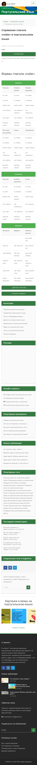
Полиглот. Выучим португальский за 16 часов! (18, 493)
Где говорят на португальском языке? (15, 434)
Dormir (28, 58)
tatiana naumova (13, 529)
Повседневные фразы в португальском (20, 480)
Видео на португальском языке (13, 327)
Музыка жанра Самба (19, 500)
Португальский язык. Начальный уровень (16, 478)
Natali (10, 534)
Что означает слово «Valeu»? (12, 449)
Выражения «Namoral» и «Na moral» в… (16, 463)
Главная (5, 21)
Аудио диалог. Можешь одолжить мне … (16, 456)
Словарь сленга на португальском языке (18, 394)
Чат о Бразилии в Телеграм (10, 746)
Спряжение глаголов (17, 21)
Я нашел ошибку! (18, 293)
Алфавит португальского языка (13, 420)
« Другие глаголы (18, 287)
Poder (18, 58)
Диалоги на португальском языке (14, 320)
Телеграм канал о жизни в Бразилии (13, 748)
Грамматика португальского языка (14, 313)
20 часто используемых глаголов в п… (15, 423)
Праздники (6, 483)
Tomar (21, 58)
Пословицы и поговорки (18, 483)
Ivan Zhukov (12, 544)
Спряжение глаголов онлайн (14, 398)
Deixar (32, 58)
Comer (14, 58)
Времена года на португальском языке (16, 453)
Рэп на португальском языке (18, 508)
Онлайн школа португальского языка (17, 405)
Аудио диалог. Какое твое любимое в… (16, 460)
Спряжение (18, 54)
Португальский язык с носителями (16, 401)
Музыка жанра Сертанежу (18, 498)
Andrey (10, 549)
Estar (8, 58)
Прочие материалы (9, 334)
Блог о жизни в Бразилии (9, 743)
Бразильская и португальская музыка (15, 323)
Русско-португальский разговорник (14, 431)
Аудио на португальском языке (13, 495)
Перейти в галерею (18, 628)
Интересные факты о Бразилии (13, 485)
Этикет (5, 480)
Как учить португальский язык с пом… (15, 427)
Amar (11, 58)
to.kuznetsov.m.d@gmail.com (12, 717)
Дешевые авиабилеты (8, 751)
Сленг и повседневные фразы (13, 316)
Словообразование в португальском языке (17, 490)
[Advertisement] (19, 66)
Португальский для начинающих (13, 309)
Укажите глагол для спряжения (12, 46)
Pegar (25, 58)
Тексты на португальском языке (13, 330)
